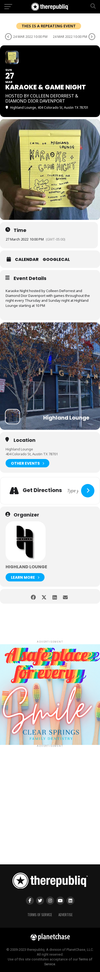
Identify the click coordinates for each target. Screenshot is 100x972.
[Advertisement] (50, 798)
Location (24, 440)
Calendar (27, 259)
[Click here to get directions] (87, 490)
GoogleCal (56, 259)
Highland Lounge (19, 449)
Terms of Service (39, 914)
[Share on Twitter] (44, 596)
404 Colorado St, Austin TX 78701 (32, 454)
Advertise (65, 914)
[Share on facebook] (33, 596)
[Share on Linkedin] (54, 596)
